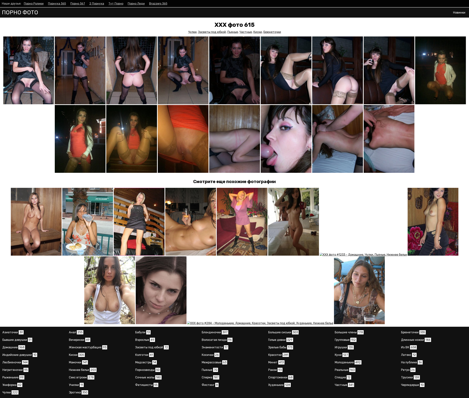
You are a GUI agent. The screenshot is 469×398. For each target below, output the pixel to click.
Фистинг (210, 385)
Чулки (192, 32)
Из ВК (408, 347)
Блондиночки (215, 332)
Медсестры (145, 362)
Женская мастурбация (87, 347)
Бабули (142, 332)
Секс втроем (81, 377)
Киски (257, 32)
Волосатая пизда (217, 340)
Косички (210, 355)
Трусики (410, 377)
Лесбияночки (15, 362)
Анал (76, 332)
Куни (341, 355)
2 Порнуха (96, 3)
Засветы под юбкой (212, 32)
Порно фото (20, 12)
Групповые (345, 340)
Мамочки (78, 362)
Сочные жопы (148, 377)
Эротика (78, 392)
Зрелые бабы (280, 347)
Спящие (342, 377)
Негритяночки (15, 370)
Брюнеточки (272, 32)
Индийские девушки (19, 355)
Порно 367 (77, 3)
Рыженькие (13, 377)
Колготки (144, 355)
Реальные (345, 370)
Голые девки (280, 340)
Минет (276, 362)
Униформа (12, 385)
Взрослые (144, 340)
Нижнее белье (82, 370)
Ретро (408, 370)
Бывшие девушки (17, 340)
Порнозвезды (147, 370)
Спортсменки (280, 377)
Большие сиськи (283, 332)
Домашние (13, 347)
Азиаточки (12, 332)
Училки (76, 385)
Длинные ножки (415, 340)
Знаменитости (215, 347)
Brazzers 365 (158, 3)
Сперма (210, 377)
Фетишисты (146, 385)
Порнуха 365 (57, 3)
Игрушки (344, 347)
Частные (245, 32)
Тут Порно (115, 3)
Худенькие (279, 385)
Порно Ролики (34, 3)
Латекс (408, 355)
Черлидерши (412, 385)
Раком (275, 370)
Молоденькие (348, 362)
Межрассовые (214, 362)
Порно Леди (136, 3)
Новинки (459, 12)
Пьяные (232, 32)
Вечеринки (79, 340)
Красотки (278, 355)
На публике (411, 362)
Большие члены (349, 332)
